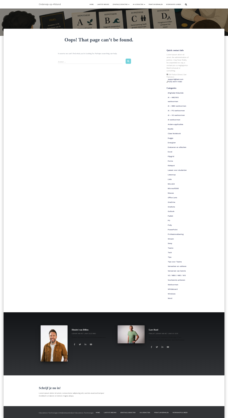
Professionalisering (176, 234)
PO (169, 220)
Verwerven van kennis (177, 271)
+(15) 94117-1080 (175, 82)
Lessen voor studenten (177, 170)
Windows (171, 294)
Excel (170, 152)
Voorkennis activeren (176, 280)
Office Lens (172, 197)
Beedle (170, 129)
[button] (128, 4)
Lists (170, 179)
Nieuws (171, 193)
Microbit (171, 184)
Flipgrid (171, 156)
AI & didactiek (138, 4)
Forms (170, 161)
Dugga (170, 138)
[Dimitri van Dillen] (74, 344)
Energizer (172, 143)
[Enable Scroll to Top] (223, 413)
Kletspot (171, 165)
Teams (170, 248)
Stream (171, 239)
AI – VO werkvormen (176, 115)
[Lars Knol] (151, 347)
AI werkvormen (174, 120)
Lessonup (172, 175)
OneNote (171, 207)
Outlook (171, 211)
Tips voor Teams (175, 262)
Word (170, 298)
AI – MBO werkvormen (177, 106)
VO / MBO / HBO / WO (177, 275)
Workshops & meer (173, 4)
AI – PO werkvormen (176, 111)
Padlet (170, 216)
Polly (170, 225)
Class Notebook (174, 133)
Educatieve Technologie (48, 413)
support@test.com (175, 79)
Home (92, 4)
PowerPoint (172, 230)
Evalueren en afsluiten (177, 147)
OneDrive (171, 202)
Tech (170, 252)
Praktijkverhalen (156, 4)
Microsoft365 (173, 188)
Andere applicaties (175, 124)
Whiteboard (173, 289)
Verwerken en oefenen (177, 266)
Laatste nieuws (103, 4)
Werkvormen (173, 285)
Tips (169, 257)
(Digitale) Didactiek (120, 4)
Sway (170, 243)
